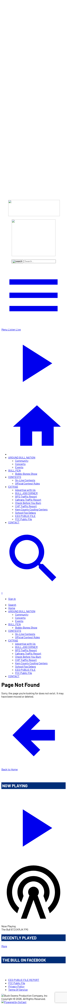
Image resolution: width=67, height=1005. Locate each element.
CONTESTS (14, 476)
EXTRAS (13, 486)
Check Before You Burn (28, 502)
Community (21, 460)
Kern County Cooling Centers (31, 509)
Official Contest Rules (27, 483)
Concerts (20, 464)
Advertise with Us (25, 489)
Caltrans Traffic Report (28, 499)
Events (19, 467)
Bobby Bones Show (26, 473)
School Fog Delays (25, 512)
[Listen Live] (33, 826)
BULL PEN (14, 470)
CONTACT (13, 522)
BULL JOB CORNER (26, 493)
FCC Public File (23, 519)
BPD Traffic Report (26, 496)
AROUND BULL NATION (21, 457)
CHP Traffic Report (26, 506)
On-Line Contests (25, 480)
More (4, 946)
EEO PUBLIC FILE (25, 515)
